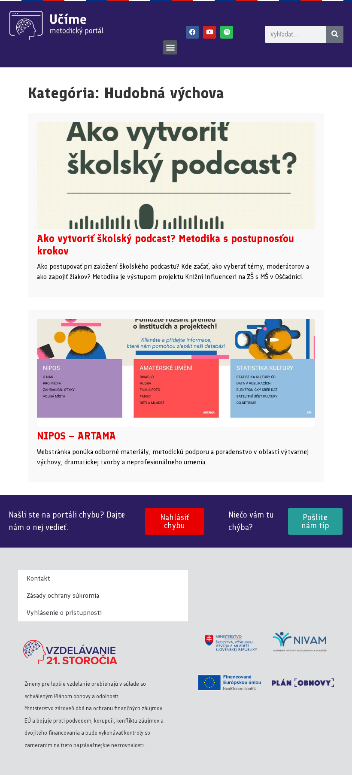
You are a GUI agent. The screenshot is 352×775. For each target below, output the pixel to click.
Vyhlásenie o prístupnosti (64, 612)
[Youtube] (209, 32)
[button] (170, 47)
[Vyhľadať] (334, 34)
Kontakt (38, 578)
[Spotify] (226, 32)
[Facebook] (192, 32)
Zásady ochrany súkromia (63, 595)
